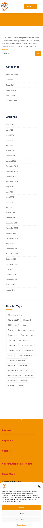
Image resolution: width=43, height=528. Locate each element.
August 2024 (10, 244)
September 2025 (12, 182)
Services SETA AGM (15, 370)
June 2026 (10, 135)
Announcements (12, 75)
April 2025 (9, 207)
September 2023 (12, 264)
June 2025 (10, 197)
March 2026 (10, 151)
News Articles (11, 90)
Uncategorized (11, 100)
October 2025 (11, 176)
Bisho (25, 325)
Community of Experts (26, 330)
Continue (5, 49)
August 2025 (10, 187)
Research (11, 365)
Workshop (21, 386)
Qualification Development (17, 360)
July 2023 (9, 269)
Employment (12, 345)
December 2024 (12, 223)
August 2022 (10, 290)
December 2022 (12, 280)
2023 (10, 325)
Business (9, 80)
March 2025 (10, 213)
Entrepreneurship (27, 345)
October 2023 (11, 259)
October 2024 (11, 233)
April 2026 (9, 145)
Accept (21, 508)
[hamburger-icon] (17, 6)
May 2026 (9, 140)
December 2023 (12, 249)
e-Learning (12, 340)
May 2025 (9, 202)
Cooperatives (12, 335)
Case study (10, 85)
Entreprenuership (14, 350)
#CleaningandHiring (15, 315)
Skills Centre (30, 370)
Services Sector (24, 365)
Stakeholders (12, 381)
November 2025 (12, 171)
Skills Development (14, 375)
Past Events (10, 95)
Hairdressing (28, 350)
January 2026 (11, 161)
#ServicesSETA (13, 320)
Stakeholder (29, 375)
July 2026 (9, 130)
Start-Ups (24, 381)
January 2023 (11, 275)
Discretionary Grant (28, 335)
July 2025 (9, 192)
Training (11, 386)
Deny (21, 514)
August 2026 (10, 125)
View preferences (21, 520)
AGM (17, 325)
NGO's (10, 355)
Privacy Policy (21, 525)
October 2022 (11, 285)
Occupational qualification (25, 355)
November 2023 (12, 254)
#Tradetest (27, 320)
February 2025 (11, 218)
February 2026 (11, 156)
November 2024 (12, 228)
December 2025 (12, 166)
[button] (40, 486)
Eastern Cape (24, 340)
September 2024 (12, 238)
